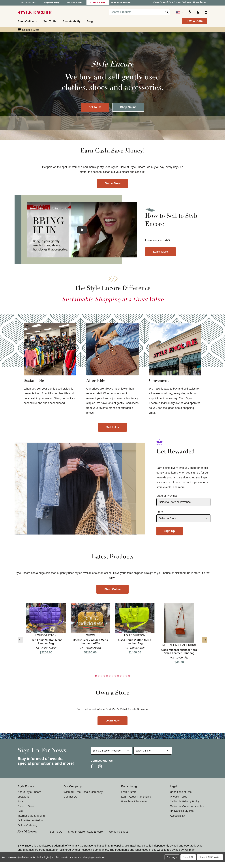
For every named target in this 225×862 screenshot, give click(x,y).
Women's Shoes (118, 831)
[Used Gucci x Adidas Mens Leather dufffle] (90, 617)
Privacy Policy (178, 796)
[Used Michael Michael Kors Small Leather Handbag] (179, 622)
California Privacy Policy (184, 801)
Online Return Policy (30, 820)
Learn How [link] (112, 720)
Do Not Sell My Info (182, 811)
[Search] (167, 12)
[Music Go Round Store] (120, 2)
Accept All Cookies (209, 857)
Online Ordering (27, 825)
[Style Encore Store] (97, 2)
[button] (20, 640)
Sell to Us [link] (112, 427)
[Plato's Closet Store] (29, 2)
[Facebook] (92, 766)
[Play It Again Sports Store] (75, 2)
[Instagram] (100, 766)
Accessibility (177, 815)
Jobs (20, 801)
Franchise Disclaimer (134, 801)
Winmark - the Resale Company (83, 791)
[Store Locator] (190, 12)
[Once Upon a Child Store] (52, 2)
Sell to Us (95, 107)
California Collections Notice (187, 806)
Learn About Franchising (136, 796)
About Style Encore (29, 791)
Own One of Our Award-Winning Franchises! (180, 2)
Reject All (188, 857)
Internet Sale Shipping (31, 815)
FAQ (20, 811)
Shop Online (128, 107)
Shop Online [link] (112, 589)
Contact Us (70, 796)
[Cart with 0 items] (205, 12)
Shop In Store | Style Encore (85, 831)
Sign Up (169, 531)
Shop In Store (26, 806)
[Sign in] (198, 12)
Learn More (160, 251)
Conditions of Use (181, 791)
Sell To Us (56, 831)
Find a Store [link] (112, 183)
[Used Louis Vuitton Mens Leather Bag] (46, 617)
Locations (23, 796)
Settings (172, 857)
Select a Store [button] (30, 29)
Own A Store (194, 21)
